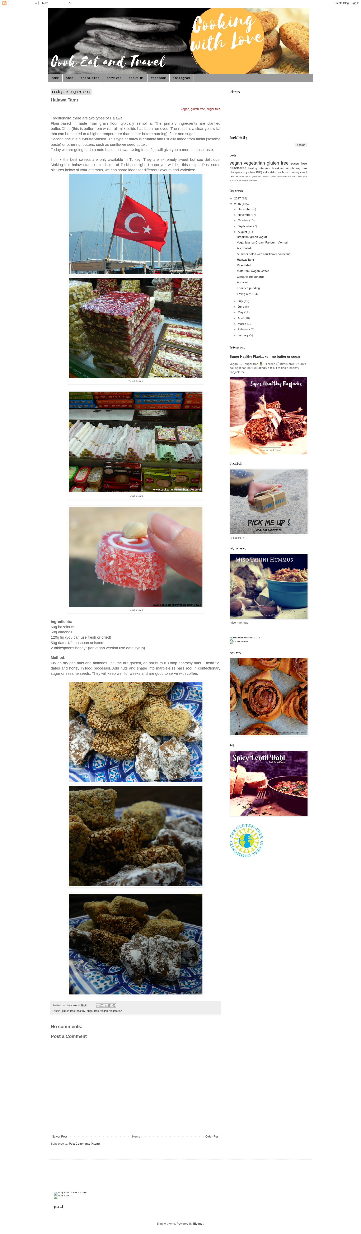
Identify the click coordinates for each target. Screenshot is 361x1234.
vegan (104, 1011)
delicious (275, 172)
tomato (239, 176)
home (55, 78)
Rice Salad (244, 265)
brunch (286, 172)
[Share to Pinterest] (114, 1005)
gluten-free (68, 1011)
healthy (80, 1011)
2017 (238, 198)
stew (251, 180)
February (244, 329)
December (245, 209)
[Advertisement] (130, 1175)
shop (70, 78)
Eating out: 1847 (248, 294)
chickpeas (236, 172)
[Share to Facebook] (110, 1005)
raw (232, 176)
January (243, 335)
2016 (238, 204)
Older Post (212, 1136)
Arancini (242, 282)
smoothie (243, 180)
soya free (249, 172)
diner (299, 176)
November (245, 214)
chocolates (90, 78)
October (243, 220)
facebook (158, 78)
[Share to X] (106, 1005)
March (242, 323)
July (241, 301)
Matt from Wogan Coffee (253, 271)
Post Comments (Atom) (84, 1143)
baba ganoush (253, 176)
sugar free (93, 1011)
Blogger (198, 1223)
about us (136, 78)
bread (273, 176)
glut (305, 176)
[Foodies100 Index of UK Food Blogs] (247, 637)
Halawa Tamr (245, 259)
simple (290, 168)
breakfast (278, 168)
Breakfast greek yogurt (252, 236)
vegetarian (115, 1011)
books (265, 176)
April (241, 318)
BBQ (259, 172)
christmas (282, 176)
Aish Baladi (244, 248)
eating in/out (299, 172)
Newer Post (59, 1136)
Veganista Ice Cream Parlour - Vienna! (262, 242)
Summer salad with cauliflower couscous (263, 254)
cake (266, 172)
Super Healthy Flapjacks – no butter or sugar (265, 356)
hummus (234, 180)
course (291, 176)
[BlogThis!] (102, 1005)
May (241, 312)
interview (265, 168)
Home (136, 1136)
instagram (181, 78)
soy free (301, 168)
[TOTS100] (62, 1195)
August (243, 231)
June (241, 306)
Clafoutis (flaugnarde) (251, 276)
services (114, 78)
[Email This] (98, 1005)
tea (255, 180)
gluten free (278, 163)
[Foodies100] (239, 640)
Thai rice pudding (248, 288)
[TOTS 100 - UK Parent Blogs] (71, 1192)
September (245, 226)
